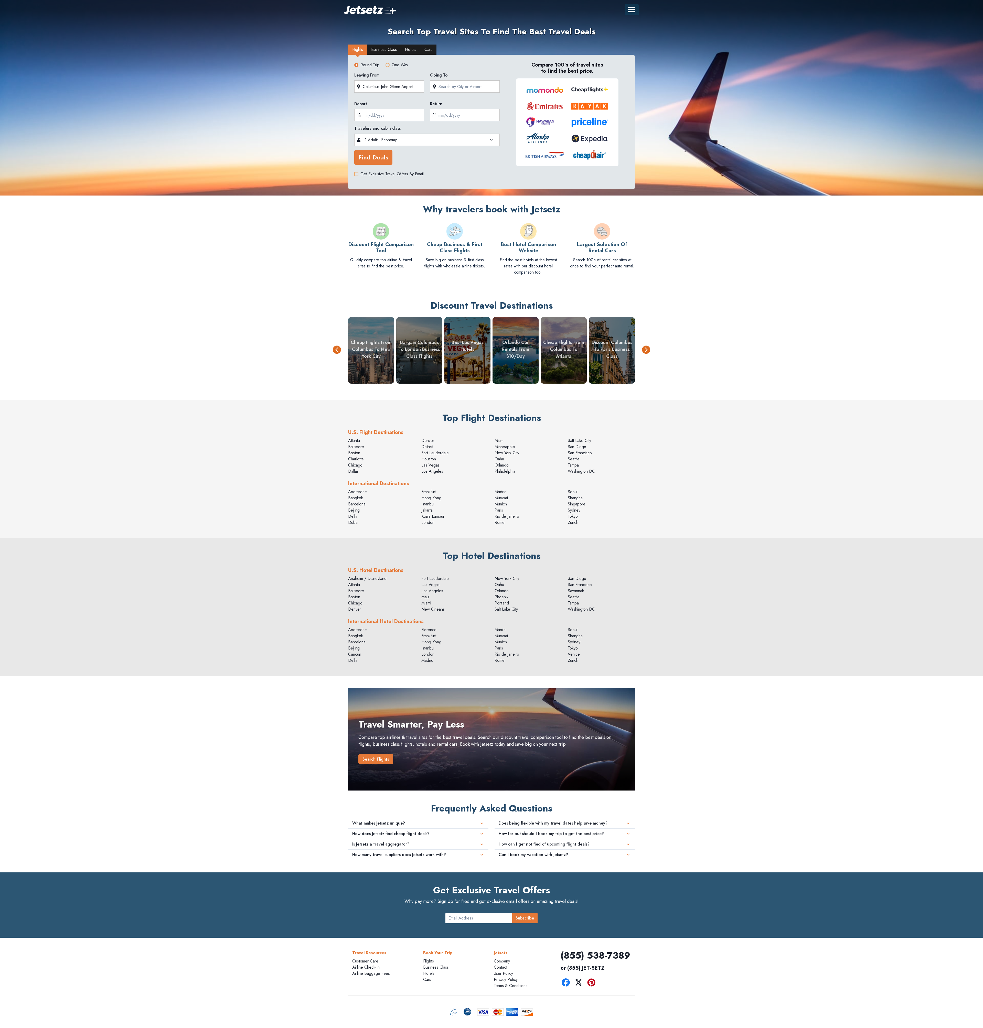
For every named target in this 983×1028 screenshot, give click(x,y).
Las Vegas (430, 465)
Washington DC (581, 471)
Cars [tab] (428, 49)
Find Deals (373, 157)
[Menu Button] (632, 9)
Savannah (576, 591)
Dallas (353, 471)
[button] (337, 350)
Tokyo (573, 516)
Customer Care (365, 961)
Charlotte (356, 459)
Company (502, 961)
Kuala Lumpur (432, 516)
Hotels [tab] (410, 49)
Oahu (499, 459)
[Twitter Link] (579, 983)
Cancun (354, 654)
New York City (507, 453)
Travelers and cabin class (377, 128)
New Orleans (433, 609)
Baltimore (356, 447)
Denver (427, 440)
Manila (500, 630)
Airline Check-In (366, 967)
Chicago (355, 465)
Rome (500, 522)
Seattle (574, 459)
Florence (428, 630)
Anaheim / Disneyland (367, 578)
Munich (501, 504)
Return (436, 104)
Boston (354, 453)
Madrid (501, 492)
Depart (360, 104)
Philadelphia (505, 471)
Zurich (573, 522)
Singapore (576, 504)
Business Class (436, 967)
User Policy (503, 973)
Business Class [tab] (384, 49)
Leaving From (366, 75)
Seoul (573, 492)
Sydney (574, 510)
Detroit (427, 447)
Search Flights (375, 759)
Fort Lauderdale (435, 453)
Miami (499, 440)
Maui (425, 597)
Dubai (353, 522)
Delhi (352, 516)
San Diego (577, 447)
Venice (574, 654)
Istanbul (427, 504)
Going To (439, 75)
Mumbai (501, 498)
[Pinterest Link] (592, 983)
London (427, 522)
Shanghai (575, 498)
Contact (500, 967)
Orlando (502, 465)
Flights (428, 961)
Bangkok (355, 498)
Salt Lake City (579, 440)
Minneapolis (505, 447)
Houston (428, 459)
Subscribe (525, 918)
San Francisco (580, 453)
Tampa (573, 465)
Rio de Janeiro (507, 516)
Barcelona (357, 504)
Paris (499, 510)
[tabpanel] (491, 123)
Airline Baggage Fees (371, 973)
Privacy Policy (506, 979)
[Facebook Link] (567, 983)
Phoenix (501, 597)
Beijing (354, 510)
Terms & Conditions (510, 986)
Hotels (428, 973)
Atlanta (354, 440)
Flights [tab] (357, 49)
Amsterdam (357, 492)
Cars (427, 979)
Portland (502, 603)
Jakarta (427, 510)
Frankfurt (428, 492)
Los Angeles (432, 471)
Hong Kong (431, 498)
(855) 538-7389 (595, 955)
